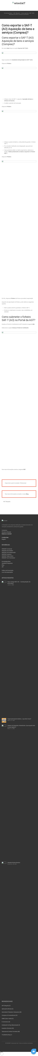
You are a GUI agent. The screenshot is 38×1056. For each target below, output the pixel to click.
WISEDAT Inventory (6, 554)
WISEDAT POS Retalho (7, 550)
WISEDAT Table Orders (7, 556)
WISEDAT (8, 558)
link (33, 324)
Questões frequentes (7, 563)
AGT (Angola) (17, 13)
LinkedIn (17, 1047)
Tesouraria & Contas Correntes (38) (11, 1031)
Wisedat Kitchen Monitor (14, 862)
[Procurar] (20, 7)
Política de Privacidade (7, 570)
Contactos (4, 530)
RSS (25, 1047)
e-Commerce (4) (6, 1021)
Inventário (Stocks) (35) (8, 1028)
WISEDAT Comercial (7, 549)
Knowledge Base (6, 561)
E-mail (21, 1047)
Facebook (13, 1047)
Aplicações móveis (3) (7, 1009)
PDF (25, 469)
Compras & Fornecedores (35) (9, 1015)
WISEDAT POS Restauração (9, 552)
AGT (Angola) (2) (6, 1005)
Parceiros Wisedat (6, 532)
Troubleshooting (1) (7, 1034)
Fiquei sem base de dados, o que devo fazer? (19, 719)
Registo (4, 539)
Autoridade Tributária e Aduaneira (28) (11, 1012)
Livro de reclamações (7, 572)
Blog (27, 494)
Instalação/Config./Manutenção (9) (11, 1025)
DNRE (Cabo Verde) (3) (8, 1018)
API (2, 567)
